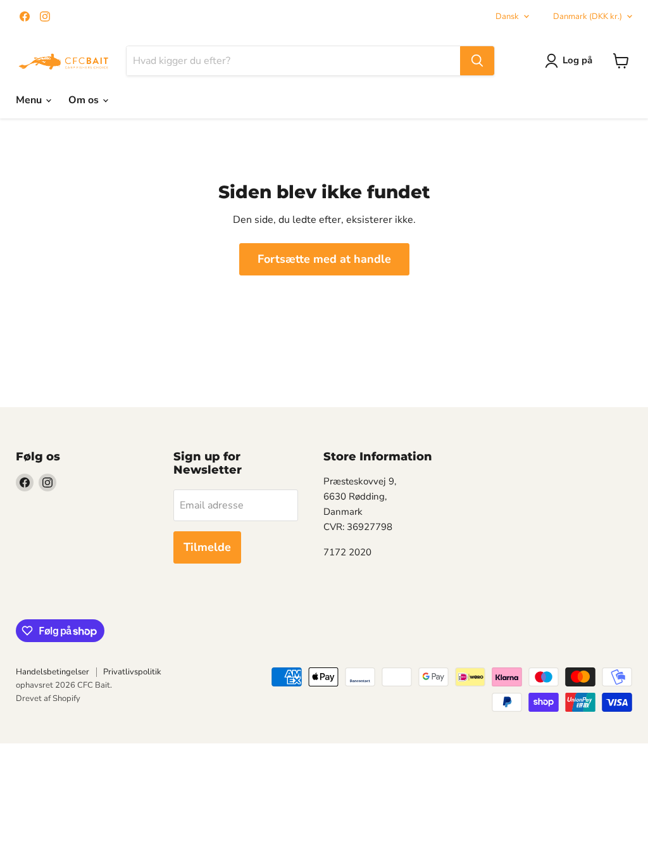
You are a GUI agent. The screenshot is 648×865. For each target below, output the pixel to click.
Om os (84, 100)
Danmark (587, 16)
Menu (30, 100)
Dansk (507, 16)
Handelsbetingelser (52, 672)
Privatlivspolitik (132, 672)
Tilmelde (207, 547)
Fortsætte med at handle (324, 259)
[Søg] (477, 60)
